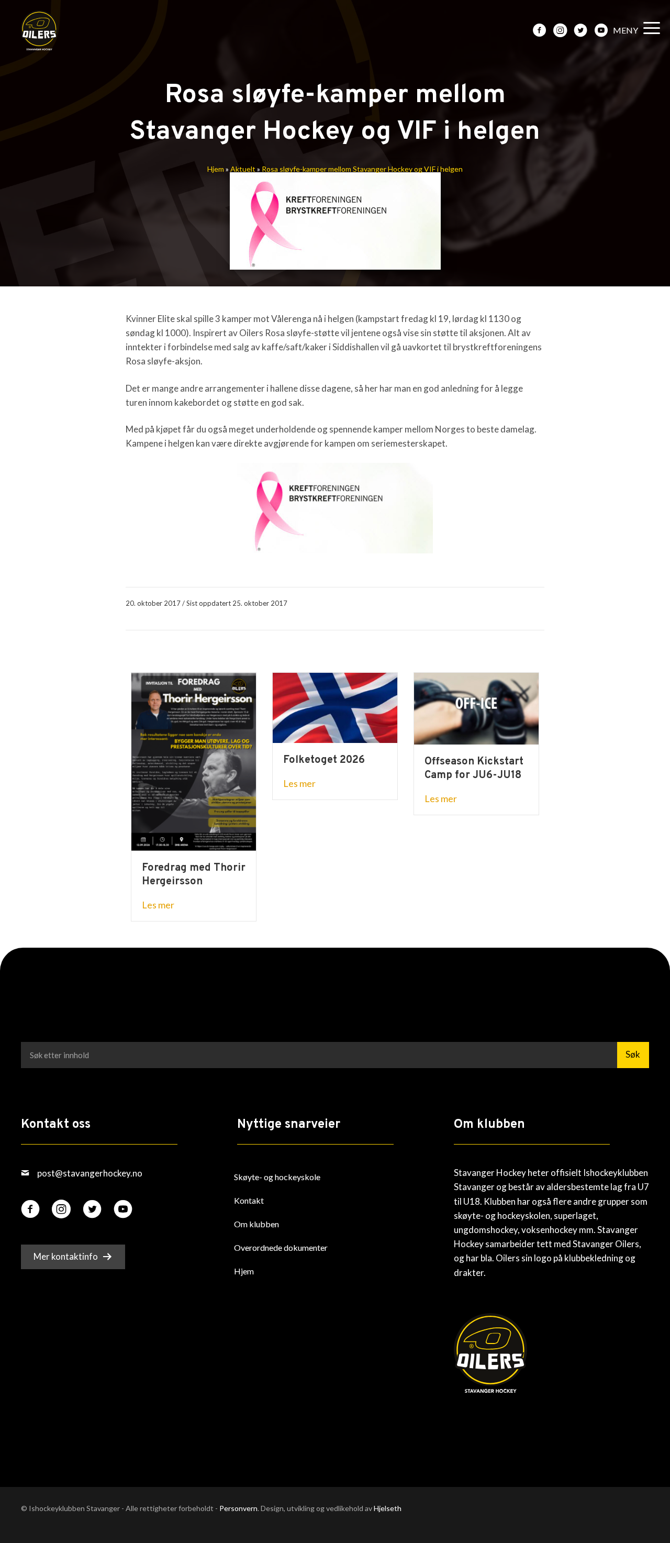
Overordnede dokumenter (281, 1247)
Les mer (158, 905)
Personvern (238, 1508)
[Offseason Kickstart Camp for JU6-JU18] (476, 707)
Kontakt (249, 1200)
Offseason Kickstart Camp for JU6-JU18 (474, 768)
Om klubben (256, 1224)
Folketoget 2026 (324, 760)
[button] (634, 31)
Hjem (215, 168)
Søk (633, 1054)
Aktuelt (242, 168)
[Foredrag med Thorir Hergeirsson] (193, 760)
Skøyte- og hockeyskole (277, 1177)
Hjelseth (387, 1508)
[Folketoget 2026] (335, 706)
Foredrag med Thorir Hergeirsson (193, 875)
